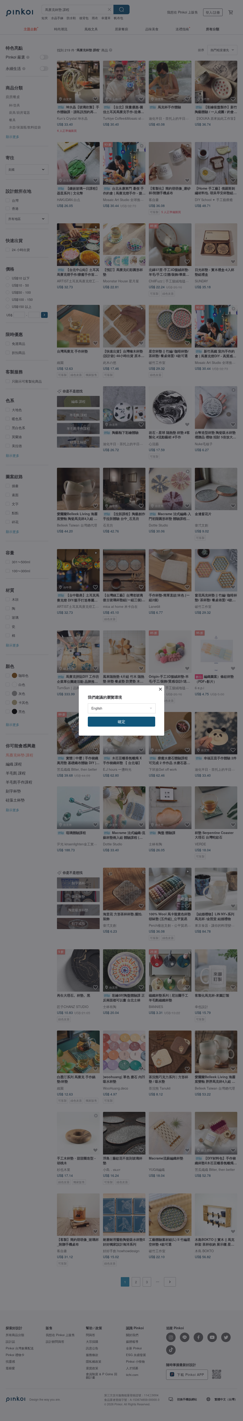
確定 (121, 721)
